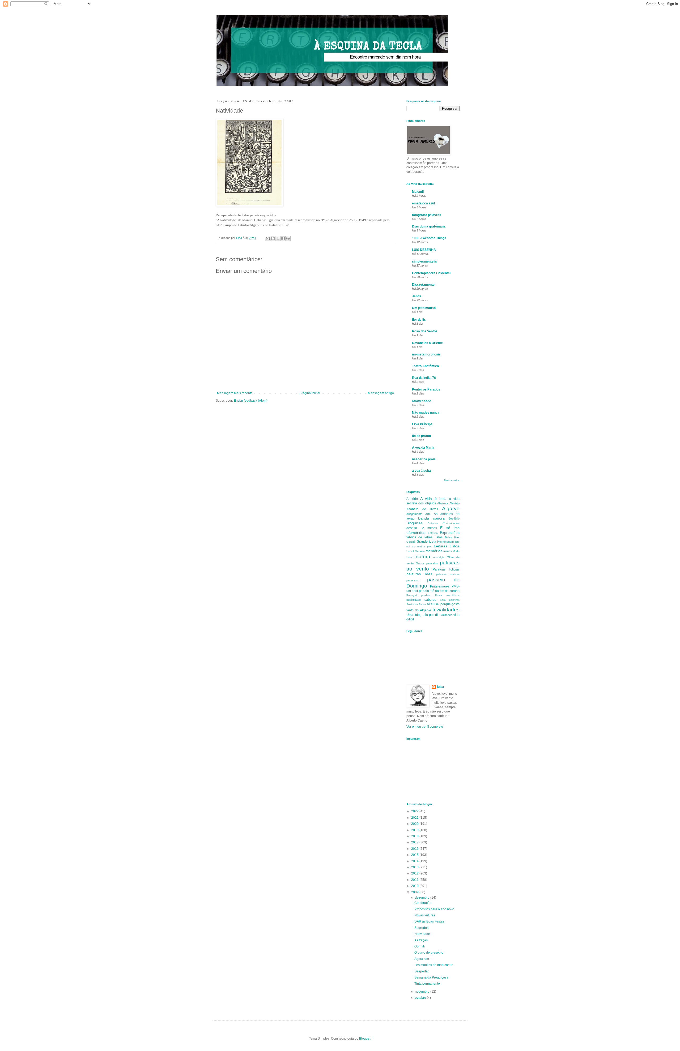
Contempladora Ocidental (431, 273)
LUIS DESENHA (424, 250)
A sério (412, 499)
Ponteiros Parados (426, 389)
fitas (457, 537)
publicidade (413, 599)
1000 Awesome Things (429, 238)
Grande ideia (426, 541)
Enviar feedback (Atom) (250, 400)
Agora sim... (422, 959)
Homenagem (445, 541)
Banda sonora (431, 518)
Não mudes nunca (425, 412)
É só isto (450, 528)
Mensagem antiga (381, 393)
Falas (439, 537)
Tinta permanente (427, 983)
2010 (415, 886)
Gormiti (419, 946)
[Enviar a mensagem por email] (267, 238)
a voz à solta (421, 471)
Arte (428, 514)
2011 (415, 880)
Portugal (411, 595)
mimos (447, 551)
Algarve (451, 508)
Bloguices (414, 523)
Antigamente (414, 514)
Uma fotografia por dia (423, 615)
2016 (415, 849)
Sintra (422, 604)
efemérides (415, 532)
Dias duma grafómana (428, 226)
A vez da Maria (423, 447)
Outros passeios (427, 563)
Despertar (421, 971)
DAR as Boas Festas (429, 921)
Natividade (422, 934)
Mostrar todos (452, 480)
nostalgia (438, 557)
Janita (416, 296)
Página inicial (310, 393)
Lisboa (455, 546)
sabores (430, 600)
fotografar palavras (426, 215)
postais (426, 595)
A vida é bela (433, 498)
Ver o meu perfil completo (424, 726)
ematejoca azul (423, 203)
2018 (415, 836)
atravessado (421, 401)
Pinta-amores (439, 586)
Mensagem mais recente (235, 393)
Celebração (422, 903)
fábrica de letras (419, 537)
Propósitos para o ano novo (434, 909)
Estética (433, 532)
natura (423, 556)
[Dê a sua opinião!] (272, 238)
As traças (421, 940)
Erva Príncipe (422, 424)
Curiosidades (451, 523)
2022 (415, 811)
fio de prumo (421, 436)
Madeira (420, 551)
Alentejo (454, 503)
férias (448, 537)
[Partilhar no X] (277, 238)
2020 (415, 824)
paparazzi (412, 580)
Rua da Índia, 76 (424, 378)
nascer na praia (424, 459)
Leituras (440, 546)
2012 (415, 873)
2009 (415, 892)
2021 (415, 818)
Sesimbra (412, 604)
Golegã (410, 541)
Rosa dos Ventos (424, 331)
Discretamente (423, 284)
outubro (421, 997)
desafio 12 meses (421, 528)
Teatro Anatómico (425, 366)
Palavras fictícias (446, 569)
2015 (415, 855)
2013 (415, 867)
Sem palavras (450, 599)
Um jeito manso (424, 308)
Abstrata (442, 503)
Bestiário (454, 518)
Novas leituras (424, 915)
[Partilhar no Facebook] (283, 238)
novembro (422, 991)
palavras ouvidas (448, 574)
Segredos (421, 928)
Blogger (364, 1038)
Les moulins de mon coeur (433, 965)
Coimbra (433, 523)
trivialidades (446, 609)
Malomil (418, 192)
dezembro (422, 897)
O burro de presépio (428, 952)
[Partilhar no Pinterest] (288, 238)
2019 (415, 830)
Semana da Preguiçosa (431, 977)
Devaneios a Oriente (427, 343)
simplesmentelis (424, 261)
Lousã (410, 551)
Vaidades (446, 614)
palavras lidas (419, 574)
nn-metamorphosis (426, 354)
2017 (415, 842)
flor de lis (419, 319)
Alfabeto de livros (422, 509)
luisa (440, 687)
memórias (434, 551)
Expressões (450, 532)
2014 (415, 861)
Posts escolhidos (447, 595)
